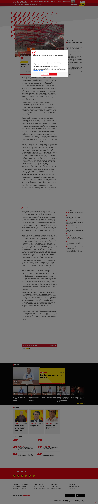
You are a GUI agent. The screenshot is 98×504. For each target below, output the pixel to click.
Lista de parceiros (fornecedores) (38, 70)
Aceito (53, 74)
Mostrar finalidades (44, 74)
